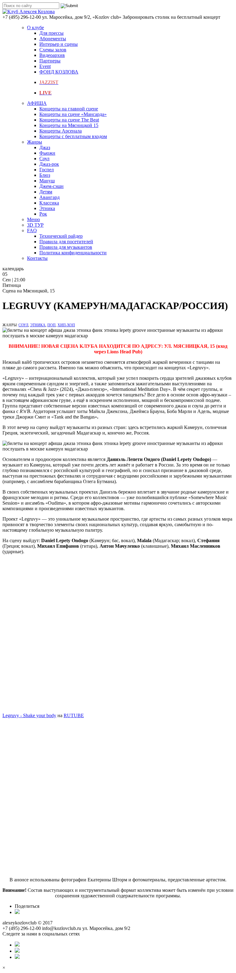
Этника (47, 208)
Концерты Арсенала (60, 130)
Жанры (34, 142)
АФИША (37, 103)
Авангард (49, 197)
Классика (49, 202)
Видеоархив (52, 55)
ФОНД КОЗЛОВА (58, 71)
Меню (33, 219)
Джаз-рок (49, 164)
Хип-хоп (66, 325)
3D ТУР (35, 225)
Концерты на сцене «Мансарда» (73, 114)
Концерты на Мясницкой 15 (68, 125)
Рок (43, 213)
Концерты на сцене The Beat (69, 119)
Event (45, 66)
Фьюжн (47, 153)
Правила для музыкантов (65, 247)
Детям (45, 191)
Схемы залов (52, 49)
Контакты (37, 258)
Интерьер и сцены (58, 44)
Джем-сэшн (51, 186)
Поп (51, 325)
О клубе (35, 27)
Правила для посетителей (66, 241)
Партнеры (50, 60)
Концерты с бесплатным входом (73, 136)
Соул (44, 158)
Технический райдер (61, 236)
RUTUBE (74, 715)
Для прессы (51, 33)
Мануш (47, 180)
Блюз (44, 175)
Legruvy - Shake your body (29, 715)
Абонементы (52, 38)
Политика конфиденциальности (73, 252)
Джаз (44, 147)
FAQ (32, 230)
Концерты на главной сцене (68, 108)
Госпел (46, 169)
